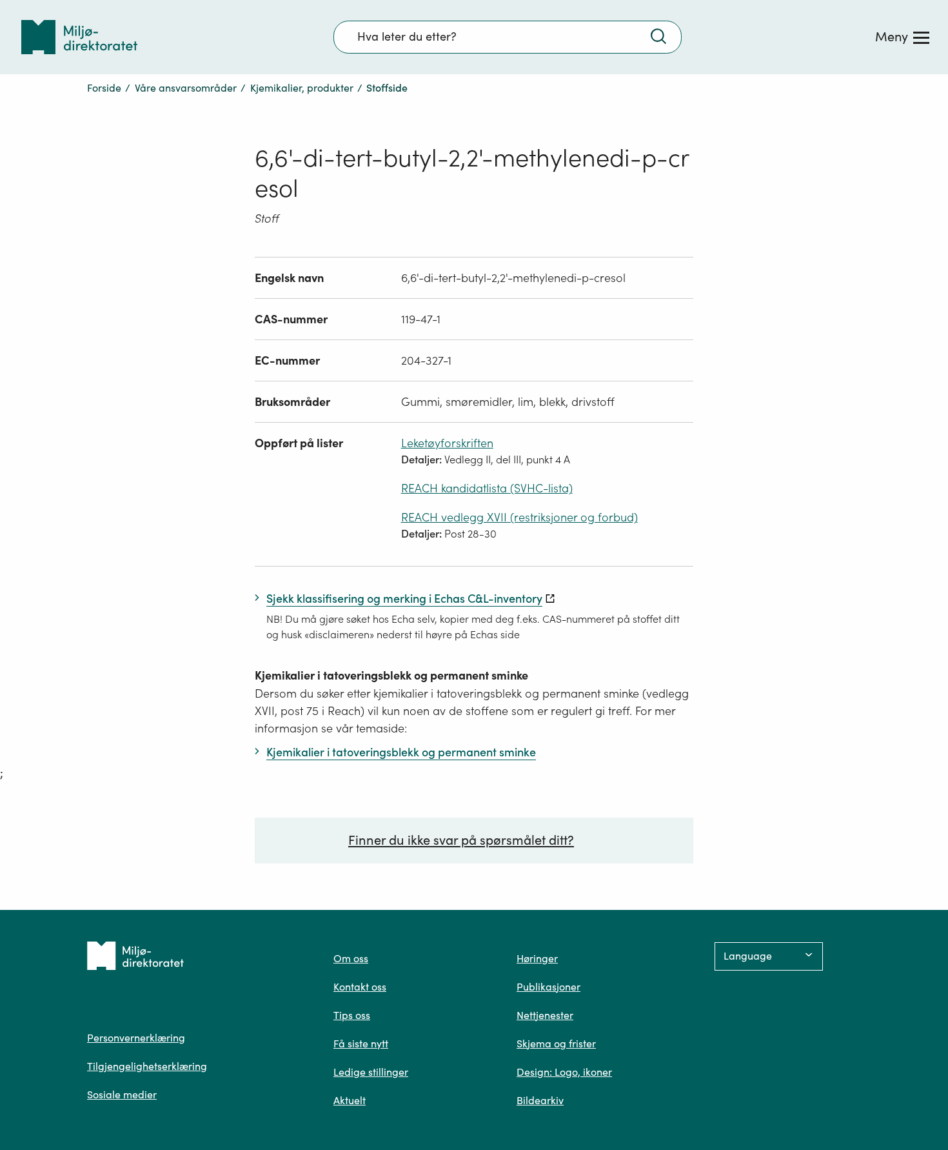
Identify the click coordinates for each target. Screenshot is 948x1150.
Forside (104, 87)
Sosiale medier (122, 1094)
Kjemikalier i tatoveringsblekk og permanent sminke (391, 675)
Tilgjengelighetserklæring (147, 1066)
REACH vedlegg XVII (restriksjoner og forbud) (519, 517)
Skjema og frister (556, 1043)
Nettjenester (545, 1015)
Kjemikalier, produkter (301, 87)
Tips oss (351, 1015)
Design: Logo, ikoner (564, 1071)
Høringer (537, 958)
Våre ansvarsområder (186, 87)
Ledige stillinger (370, 1071)
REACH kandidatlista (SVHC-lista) (487, 488)
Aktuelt (349, 1100)
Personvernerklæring (136, 1037)
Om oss (350, 958)
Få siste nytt (360, 1043)
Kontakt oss (359, 986)
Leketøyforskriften (447, 443)
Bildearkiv (540, 1100)
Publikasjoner (548, 986)
